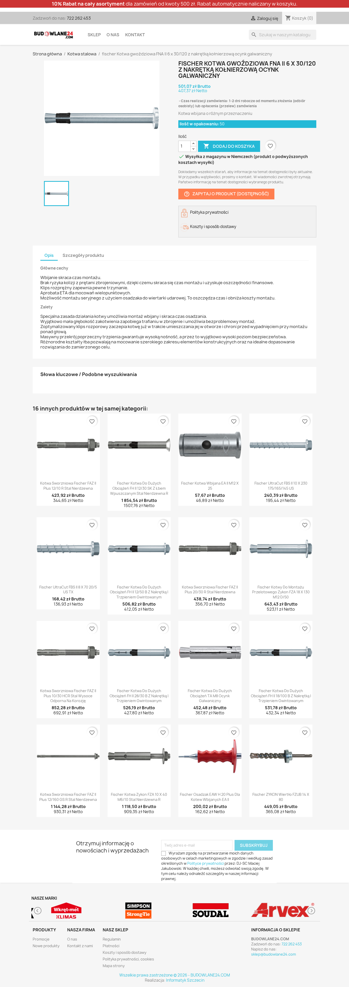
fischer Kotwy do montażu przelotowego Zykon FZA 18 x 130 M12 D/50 (281, 592)
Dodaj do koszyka (229, 146)
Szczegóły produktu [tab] (83, 255)
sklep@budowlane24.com (273, 954)
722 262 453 (79, 18)
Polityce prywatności (205, 863)
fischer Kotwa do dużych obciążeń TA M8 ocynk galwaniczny (210, 695)
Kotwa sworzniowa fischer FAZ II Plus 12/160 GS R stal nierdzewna (68, 797)
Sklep (94, 35)
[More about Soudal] (211, 910)
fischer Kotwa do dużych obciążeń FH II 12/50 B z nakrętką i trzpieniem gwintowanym (139, 592)
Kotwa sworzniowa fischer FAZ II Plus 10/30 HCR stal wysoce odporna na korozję (68, 695)
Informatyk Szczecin (185, 980)
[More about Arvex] (283, 910)
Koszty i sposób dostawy (124, 952)
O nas (113, 35)
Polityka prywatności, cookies (128, 959)
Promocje (41, 939)
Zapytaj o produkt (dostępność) (226, 194)
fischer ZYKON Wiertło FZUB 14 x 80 (280, 797)
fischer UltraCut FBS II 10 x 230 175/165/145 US (280, 486)
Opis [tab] (49, 255)
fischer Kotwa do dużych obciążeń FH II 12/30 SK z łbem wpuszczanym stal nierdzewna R (139, 488)
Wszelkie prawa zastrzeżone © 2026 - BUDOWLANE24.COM (174, 975)
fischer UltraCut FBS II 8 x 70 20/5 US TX (68, 590)
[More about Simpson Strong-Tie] (138, 910)
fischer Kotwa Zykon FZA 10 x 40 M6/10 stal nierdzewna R (139, 797)
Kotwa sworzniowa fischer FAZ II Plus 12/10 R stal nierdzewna (68, 486)
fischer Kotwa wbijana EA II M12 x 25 (210, 486)
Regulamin (112, 939)
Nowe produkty (46, 945)
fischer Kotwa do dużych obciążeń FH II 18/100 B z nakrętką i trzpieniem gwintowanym (281, 695)
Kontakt (135, 35)
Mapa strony (114, 965)
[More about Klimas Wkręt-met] (66, 910)
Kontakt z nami (80, 945)
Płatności (111, 945)
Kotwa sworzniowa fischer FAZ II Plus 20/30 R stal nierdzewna (210, 590)
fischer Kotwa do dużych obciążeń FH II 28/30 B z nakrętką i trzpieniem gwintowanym (139, 695)
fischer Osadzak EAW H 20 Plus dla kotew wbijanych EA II (210, 797)
